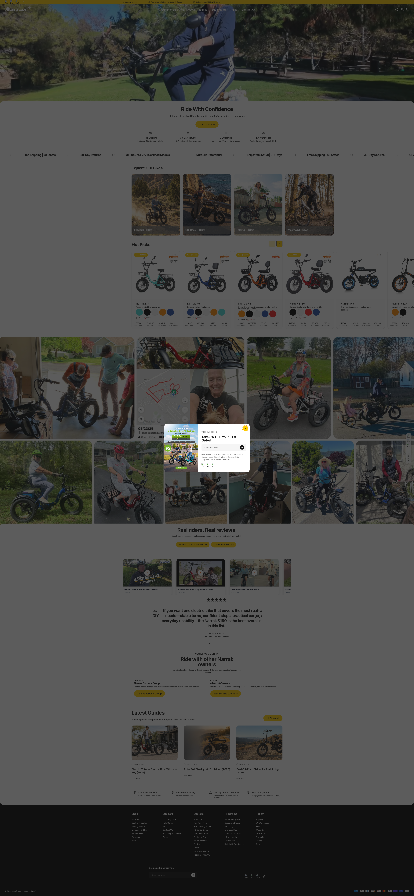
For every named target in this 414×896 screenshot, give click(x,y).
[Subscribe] (242, 447)
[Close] (245, 428)
